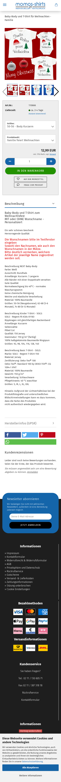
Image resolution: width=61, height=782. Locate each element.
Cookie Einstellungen (18, 589)
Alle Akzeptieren (30, 767)
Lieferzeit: (10, 110)
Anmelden (32, 472)
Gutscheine (13, 574)
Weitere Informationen (30, 775)
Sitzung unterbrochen (18, 585)
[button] (56, 91)
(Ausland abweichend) (37, 114)
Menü (4, 4)
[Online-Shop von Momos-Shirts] (30, 5)
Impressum (13, 553)
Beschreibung (14, 204)
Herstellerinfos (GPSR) (20, 423)
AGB (9, 564)
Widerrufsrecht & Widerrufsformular (27, 560)
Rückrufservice (15, 571)
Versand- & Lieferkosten (20, 578)
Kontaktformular (16, 556)
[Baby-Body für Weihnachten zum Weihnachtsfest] (30, 53)
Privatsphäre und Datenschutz (23, 567)
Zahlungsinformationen (20, 581)
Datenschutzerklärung (32, 761)
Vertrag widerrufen (30, 730)
